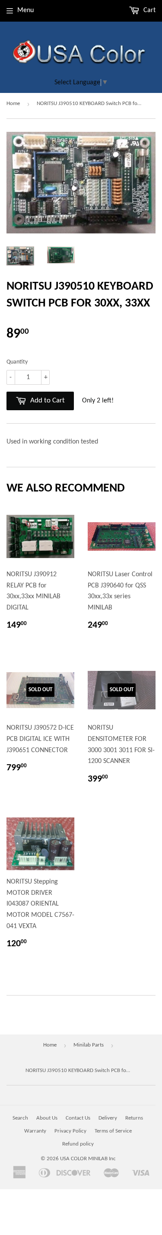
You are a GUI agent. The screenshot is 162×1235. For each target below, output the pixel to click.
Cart (149, 10)
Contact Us (78, 1118)
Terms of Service (113, 1131)
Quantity (17, 362)
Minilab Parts (88, 1045)
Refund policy (78, 1144)
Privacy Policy (70, 1131)
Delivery (107, 1118)
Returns (134, 1118)
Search (20, 1118)
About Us (46, 1118)
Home (13, 103)
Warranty (35, 1131)
